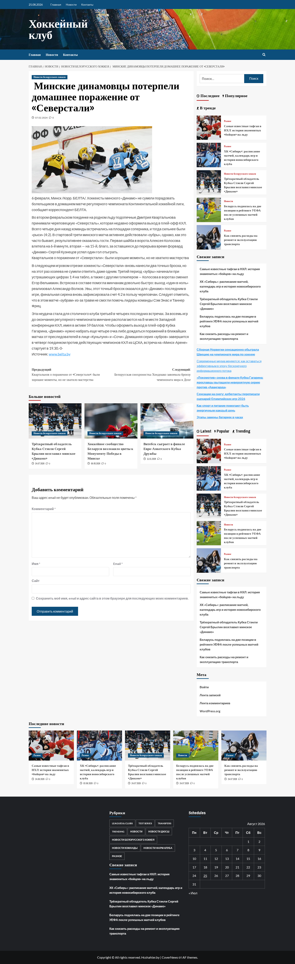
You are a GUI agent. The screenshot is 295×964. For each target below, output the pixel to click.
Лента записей (210, 695)
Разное (227, 121)
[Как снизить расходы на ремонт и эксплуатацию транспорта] (209, 237)
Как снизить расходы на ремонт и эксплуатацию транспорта (240, 239)
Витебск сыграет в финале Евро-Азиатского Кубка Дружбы (164, 449)
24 (194, 875)
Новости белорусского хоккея (50, 77)
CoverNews (170, 957)
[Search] (264, 54)
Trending (118, 831)
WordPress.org (210, 711)
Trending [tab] (242, 431)
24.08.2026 (39, 779)
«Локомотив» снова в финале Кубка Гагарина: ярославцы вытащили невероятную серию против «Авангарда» (230, 382)
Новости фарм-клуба (157, 847)
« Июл (193, 893)
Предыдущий (66, 374)
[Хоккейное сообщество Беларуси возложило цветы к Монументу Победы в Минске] (110, 421)
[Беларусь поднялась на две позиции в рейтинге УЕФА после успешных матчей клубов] (209, 209)
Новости (71, 4)
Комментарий (44, 509)
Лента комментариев (215, 703)
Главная (55, 4)
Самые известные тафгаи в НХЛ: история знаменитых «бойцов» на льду (242, 130)
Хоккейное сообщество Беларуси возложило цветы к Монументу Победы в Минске (110, 451)
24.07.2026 (39, 463)
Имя (36, 564)
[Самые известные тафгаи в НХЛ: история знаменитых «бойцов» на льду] (209, 127)
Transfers (164, 823)
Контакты (87, 4)
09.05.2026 (95, 463)
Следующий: (152, 374)
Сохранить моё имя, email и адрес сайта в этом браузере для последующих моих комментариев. (112, 598)
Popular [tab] (222, 431)
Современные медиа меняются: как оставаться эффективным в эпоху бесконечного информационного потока (229, 365)
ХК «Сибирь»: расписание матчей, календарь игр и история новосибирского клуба (242, 157)
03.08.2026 (88, 783)
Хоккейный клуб (58, 29)
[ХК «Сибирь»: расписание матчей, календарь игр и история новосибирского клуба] (209, 154)
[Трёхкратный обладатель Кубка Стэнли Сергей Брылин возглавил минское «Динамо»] (55, 421)
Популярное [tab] (235, 95)
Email (118, 564)
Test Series (145, 823)
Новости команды (125, 847)
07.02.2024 (41, 117)
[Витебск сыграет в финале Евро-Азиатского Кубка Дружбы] (166, 421)
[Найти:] (222, 78)
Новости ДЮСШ (158, 831)
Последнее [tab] (209, 95)
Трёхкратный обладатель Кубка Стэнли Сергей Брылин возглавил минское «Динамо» (53, 451)
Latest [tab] (205, 431)
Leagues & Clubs (122, 823)
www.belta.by (59, 354)
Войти (204, 687)
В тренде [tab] (207, 108)
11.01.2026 (151, 459)
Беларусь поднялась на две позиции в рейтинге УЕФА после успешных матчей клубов (242, 212)
